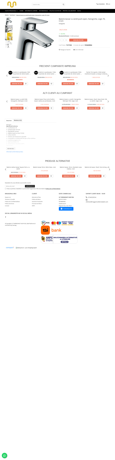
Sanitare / (13, 15)
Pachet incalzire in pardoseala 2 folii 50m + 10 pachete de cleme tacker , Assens (19, 73)
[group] (34, 38)
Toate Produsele (11, 11)
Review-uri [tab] (18, 120)
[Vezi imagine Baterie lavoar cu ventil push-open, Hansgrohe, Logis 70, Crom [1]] (8, 29)
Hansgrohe (62, 23)
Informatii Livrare (31, 11)
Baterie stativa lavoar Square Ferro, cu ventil (18, 168)
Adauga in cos (78, 40)
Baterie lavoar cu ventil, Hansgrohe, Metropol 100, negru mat (70, 100)
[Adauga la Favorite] (26, 83)
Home (21, 11)
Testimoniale (43, 11)
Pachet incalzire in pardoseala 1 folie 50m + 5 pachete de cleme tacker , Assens (45, 73)
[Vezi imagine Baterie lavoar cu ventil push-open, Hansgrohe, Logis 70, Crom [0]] (8, 21)
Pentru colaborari (69, 11)
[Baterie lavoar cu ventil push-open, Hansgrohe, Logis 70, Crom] (34, 38)
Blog (79, 11)
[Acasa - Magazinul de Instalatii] (14, 4)
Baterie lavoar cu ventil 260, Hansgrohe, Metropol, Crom (19, 100)
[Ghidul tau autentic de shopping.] (10, 247)
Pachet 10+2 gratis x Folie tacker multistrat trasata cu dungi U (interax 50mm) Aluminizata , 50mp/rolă (96, 73)
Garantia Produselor (37, 201)
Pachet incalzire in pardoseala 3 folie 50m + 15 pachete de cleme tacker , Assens (70, 73)
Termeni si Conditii (10, 199)
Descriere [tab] (9, 120)
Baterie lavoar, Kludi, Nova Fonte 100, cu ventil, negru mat (96, 100)
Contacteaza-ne (67, 208)
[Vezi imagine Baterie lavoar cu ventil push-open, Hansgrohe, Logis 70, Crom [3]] (8, 44)
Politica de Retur (55, 11)
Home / (7, 15)
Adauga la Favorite (65, 50)
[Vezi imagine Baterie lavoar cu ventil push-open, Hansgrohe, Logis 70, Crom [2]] (8, 36)
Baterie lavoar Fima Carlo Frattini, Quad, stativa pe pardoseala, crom (44, 100)
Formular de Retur (37, 203)
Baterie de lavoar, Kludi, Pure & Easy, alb (97, 167)
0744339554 (92, 197)
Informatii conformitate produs (14, 152)
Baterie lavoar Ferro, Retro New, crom (44, 167)
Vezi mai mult (10, 148)
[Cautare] (63, 4)
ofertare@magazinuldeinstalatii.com (97, 202)
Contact (7, 206)
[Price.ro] (26, 248)
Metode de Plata (36, 197)
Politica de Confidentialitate (53, 188)
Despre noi (8, 197)
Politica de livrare (9, 203)
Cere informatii (79, 50)
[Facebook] (5, 217)
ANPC (33, 206)
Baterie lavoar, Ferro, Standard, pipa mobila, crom (71, 168)
